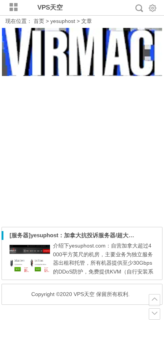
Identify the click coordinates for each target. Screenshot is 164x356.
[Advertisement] (82, 152)
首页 (39, 21)
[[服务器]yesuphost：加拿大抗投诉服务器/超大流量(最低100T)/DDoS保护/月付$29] (30, 272)
